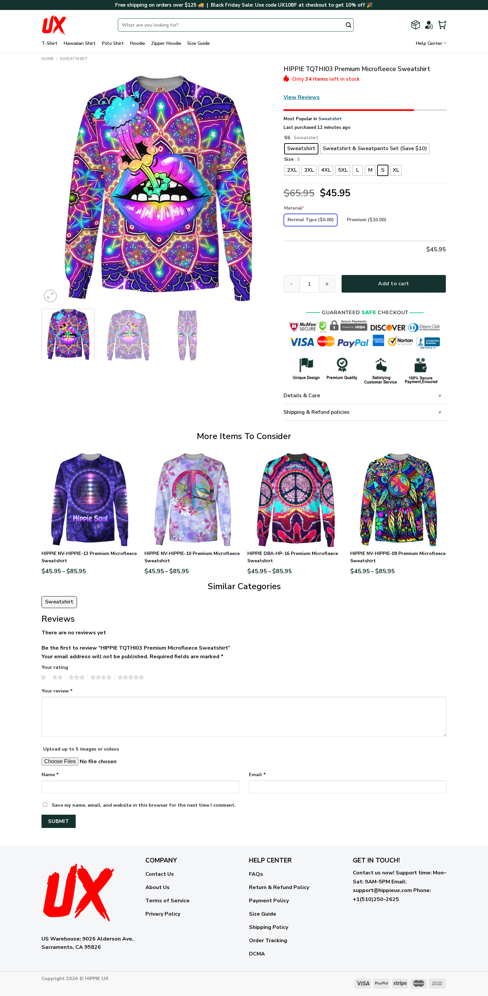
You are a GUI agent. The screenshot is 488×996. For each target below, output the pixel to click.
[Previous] (54, 188)
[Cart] (442, 25)
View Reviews (302, 97)
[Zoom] (50, 296)
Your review (57, 690)
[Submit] (348, 25)
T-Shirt (49, 43)
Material (294, 208)
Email (257, 774)
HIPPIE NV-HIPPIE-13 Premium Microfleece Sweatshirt (89, 557)
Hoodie (137, 43)
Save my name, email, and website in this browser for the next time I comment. (144, 805)
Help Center (429, 43)
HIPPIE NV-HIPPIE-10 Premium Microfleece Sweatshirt (192, 557)
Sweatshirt (74, 59)
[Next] (261, 188)
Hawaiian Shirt (79, 43)
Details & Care (302, 395)
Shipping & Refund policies (317, 412)
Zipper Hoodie (166, 43)
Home (47, 59)
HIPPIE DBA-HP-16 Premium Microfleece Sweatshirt (292, 557)
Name (50, 774)
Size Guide (198, 43)
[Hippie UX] (74, 25)
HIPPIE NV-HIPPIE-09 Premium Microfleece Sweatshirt (398, 557)
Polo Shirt (113, 43)
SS (287, 138)
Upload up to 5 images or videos (81, 749)
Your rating (54, 667)
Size (288, 159)
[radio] (301, 149)
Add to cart (393, 283)
